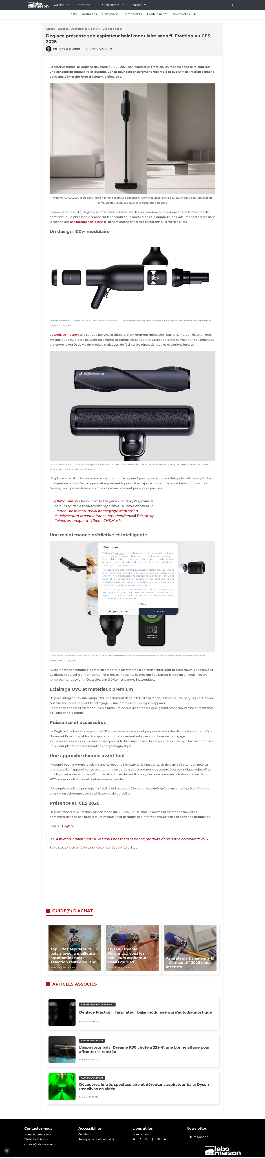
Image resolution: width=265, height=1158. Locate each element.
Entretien (83, 5)
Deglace (68, 826)
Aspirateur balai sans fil (85, 28)
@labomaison (66, 501)
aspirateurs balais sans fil (88, 222)
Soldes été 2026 (184, 14)
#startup (146, 516)
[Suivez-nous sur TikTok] (140, 1139)
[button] (232, 4)
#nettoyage (108, 511)
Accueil (50, 28)
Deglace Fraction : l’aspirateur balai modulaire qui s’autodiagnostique (145, 1012)
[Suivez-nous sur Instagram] (158, 1139)
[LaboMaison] (38, 4)
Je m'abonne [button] (198, 1137)
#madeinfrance (93, 516)
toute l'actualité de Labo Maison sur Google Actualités (98, 847)
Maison (136, 5)
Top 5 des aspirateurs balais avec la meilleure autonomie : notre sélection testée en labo (73, 955)
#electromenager (69, 520)
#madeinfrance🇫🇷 (122, 516)
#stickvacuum (66, 516)
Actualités (89, 14)
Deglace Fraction (112, 28)
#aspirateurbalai (83, 511)
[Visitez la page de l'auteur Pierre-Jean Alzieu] (48, 50)
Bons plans (110, 14)
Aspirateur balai (92, 1040)
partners (119, 553)
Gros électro (111, 5)
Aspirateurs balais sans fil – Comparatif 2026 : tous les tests (190, 962)
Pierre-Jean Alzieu (69, 48)
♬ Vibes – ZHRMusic (103, 520)
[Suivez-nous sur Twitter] (133, 1139)
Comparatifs (133, 14)
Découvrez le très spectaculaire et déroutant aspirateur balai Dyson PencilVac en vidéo (144, 1086)
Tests (73, 14)
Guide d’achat (157, 14)
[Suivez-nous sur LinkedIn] (146, 1139)
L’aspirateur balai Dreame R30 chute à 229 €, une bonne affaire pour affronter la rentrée (144, 1049)
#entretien (128, 511)
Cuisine (59, 5)
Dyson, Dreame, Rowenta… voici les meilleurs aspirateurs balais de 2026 (128, 955)
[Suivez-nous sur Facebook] (152, 1139)
